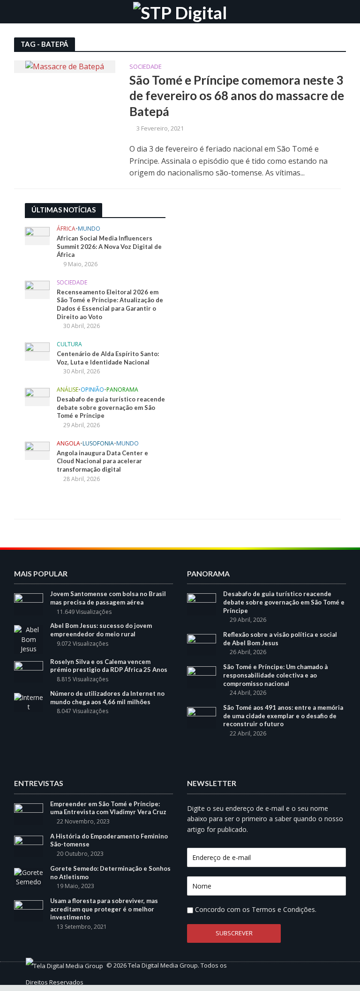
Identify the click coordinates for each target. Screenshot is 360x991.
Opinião (92, 389)
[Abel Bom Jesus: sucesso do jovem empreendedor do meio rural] (28, 638)
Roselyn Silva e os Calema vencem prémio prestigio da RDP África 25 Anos (108, 666)
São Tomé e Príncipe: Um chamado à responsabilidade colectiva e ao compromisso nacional (275, 675)
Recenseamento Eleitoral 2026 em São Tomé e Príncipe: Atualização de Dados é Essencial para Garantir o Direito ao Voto (110, 304)
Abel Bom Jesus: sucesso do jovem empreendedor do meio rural (101, 630)
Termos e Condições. (284, 909)
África (66, 229)
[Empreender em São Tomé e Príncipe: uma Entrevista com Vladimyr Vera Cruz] (28, 813)
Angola (68, 443)
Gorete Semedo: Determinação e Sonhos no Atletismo (110, 873)
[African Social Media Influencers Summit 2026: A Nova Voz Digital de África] (37, 235)
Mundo (89, 229)
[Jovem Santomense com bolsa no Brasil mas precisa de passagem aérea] (28, 603)
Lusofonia (98, 443)
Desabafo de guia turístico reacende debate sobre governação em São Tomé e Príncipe (111, 407)
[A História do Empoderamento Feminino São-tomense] (28, 845)
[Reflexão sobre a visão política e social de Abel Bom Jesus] (201, 644)
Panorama (122, 389)
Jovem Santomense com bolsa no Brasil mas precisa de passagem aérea (108, 598)
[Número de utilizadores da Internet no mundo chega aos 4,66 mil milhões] (28, 701)
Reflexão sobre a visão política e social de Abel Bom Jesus (280, 639)
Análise (67, 389)
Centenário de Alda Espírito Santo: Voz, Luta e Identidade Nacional (108, 358)
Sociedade (145, 67)
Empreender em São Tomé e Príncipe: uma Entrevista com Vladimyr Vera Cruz (108, 808)
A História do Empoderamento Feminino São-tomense (109, 840)
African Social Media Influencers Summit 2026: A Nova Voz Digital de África (109, 246)
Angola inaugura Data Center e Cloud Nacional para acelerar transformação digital (102, 461)
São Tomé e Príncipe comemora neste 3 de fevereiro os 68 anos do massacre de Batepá (236, 96)
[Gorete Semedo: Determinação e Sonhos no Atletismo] (28, 876)
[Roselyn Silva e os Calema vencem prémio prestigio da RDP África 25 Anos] (28, 671)
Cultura (69, 344)
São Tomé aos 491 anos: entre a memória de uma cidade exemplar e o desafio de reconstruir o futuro (283, 716)
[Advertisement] (250, 261)
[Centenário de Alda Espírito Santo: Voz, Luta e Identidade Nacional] (37, 350)
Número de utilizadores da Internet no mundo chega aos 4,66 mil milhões (107, 698)
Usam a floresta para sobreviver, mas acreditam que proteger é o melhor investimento (104, 909)
